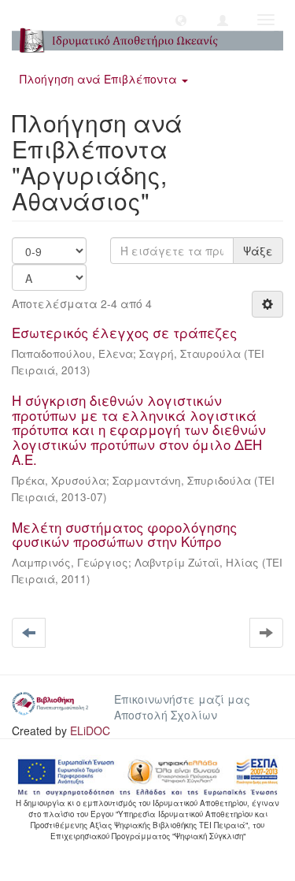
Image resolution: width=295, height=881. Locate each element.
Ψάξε (258, 250)
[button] (181, 19)
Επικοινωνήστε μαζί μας (182, 699)
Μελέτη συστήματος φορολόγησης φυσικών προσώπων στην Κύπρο (124, 534)
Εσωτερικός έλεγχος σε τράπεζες (124, 332)
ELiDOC (90, 730)
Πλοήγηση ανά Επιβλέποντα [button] (100, 79)
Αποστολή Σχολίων (165, 715)
